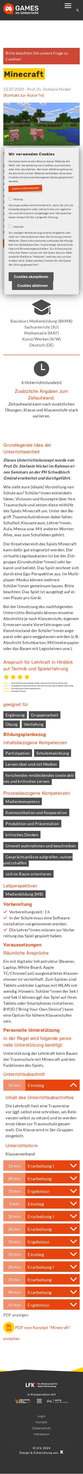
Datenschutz (41, 1428)
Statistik (18, 227)
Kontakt (41, 1422)
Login (42, 1416)
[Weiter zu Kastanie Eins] (61, 1452)
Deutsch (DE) (41, 345)
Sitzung (18, 199)
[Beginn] (25, 9)
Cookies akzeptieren (31, 276)
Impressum (41, 1434)
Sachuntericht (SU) (41, 327)
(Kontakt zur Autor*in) (23, 95)
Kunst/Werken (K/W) (41, 339)
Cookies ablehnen (32, 285)
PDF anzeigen (15, 1314)
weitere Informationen (26, 188)
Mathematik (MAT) (41, 333)
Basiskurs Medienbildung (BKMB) (41, 321)
